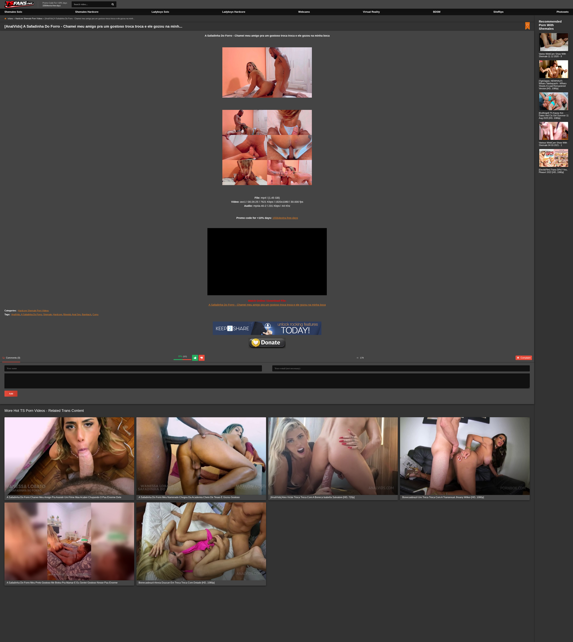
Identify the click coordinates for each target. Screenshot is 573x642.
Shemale (47, 314)
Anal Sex (76, 314)
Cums (95, 314)
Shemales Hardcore (86, 11)
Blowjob (67, 314)
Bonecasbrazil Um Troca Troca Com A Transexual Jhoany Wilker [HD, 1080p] (443, 497)
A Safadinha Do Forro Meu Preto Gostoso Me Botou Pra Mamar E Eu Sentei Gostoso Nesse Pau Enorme (62, 582)
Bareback (86, 314)
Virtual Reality (371, 11)
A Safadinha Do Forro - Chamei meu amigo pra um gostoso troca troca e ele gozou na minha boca (267, 304)
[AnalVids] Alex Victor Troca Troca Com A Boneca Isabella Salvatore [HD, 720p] (313, 497)
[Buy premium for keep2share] (267, 334)
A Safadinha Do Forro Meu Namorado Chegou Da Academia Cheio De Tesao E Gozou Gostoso (189, 497)
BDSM (436, 11)
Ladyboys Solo (160, 11)
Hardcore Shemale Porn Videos (29, 18)
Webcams (304, 11)
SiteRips (498, 11)
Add (11, 393)
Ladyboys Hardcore (233, 11)
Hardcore (57, 314)
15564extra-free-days (285, 217)
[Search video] (113, 4)
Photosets (563, 11)
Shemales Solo (13, 11)
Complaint (525, 357)
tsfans (10, 18)
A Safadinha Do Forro (31, 314)
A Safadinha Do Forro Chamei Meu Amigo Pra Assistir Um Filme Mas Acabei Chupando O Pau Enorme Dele (64, 497)
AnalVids (15, 314)
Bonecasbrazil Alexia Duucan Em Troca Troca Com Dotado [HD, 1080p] (177, 582)
